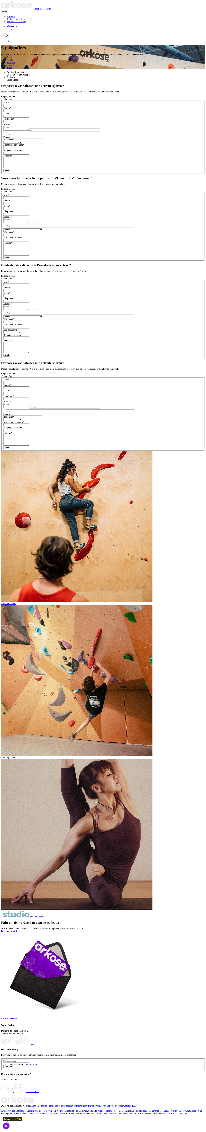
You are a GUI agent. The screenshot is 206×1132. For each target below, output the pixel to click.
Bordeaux (20, 1111)
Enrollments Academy (16, 21)
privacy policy (32, 1064)
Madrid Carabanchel (84, 1113)
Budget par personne (12, 150)
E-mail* (6, 113)
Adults (10, 60)
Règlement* (8, 139)
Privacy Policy (94, 1106)
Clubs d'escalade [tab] (14, 80)
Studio (9, 67)
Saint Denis (123, 1113)
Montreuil (164, 1111)
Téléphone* (8, 119)
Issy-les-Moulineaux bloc (106, 1111)
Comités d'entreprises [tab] (16, 72)
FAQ (134, 1106)
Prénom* (7, 108)
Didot (67, 1111)
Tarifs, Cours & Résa (16, 19)
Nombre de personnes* (13, 145)
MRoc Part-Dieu (160, 1113)
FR (8, 41)
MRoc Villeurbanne (178, 1113)
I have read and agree (23, 1064)
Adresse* (7, 124)
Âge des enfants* (11, 330)
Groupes (10, 65)
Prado (25, 1113)
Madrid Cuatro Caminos (105, 1113)
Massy (144, 1111)
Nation (193, 1111)
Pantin (4, 1113)
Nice (200, 1111)
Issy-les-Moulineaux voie (82, 1111)
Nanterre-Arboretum (180, 1111)
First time (11, 16)
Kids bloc (11, 62)
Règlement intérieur (78, 1106)
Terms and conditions (58, 1106)
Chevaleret (58, 1111)
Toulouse (63, 1113)
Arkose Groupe (8, 1111)
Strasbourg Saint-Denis (47, 1113)
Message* (7, 156)
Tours (71, 1113)
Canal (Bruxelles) (34, 1111)
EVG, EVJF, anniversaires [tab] (18, 75)
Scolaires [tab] (11, 77)
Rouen (33, 1113)
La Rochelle (45, 9)
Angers (133, 1113)
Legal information (39, 1106)
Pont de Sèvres (15, 1113)
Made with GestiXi (9, 1018)
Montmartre (154, 1111)
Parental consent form (112, 1106)
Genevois (48, 1111)
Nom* (6, 102)
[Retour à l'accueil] (17, 1103)
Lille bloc (135, 1111)
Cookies (127, 1106)
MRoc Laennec (144, 1113)
